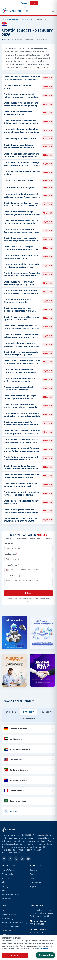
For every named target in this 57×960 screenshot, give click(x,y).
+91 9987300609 (37, 932)
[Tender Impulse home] (15, 10)
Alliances (6, 882)
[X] (22, 858)
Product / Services (15, 576)
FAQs (4, 910)
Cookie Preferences (10, 930)
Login (34, 3)
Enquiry (5, 886)
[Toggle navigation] (52, 10)
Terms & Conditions (10, 926)
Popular (33, 886)
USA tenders (16, 759)
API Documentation (10, 894)
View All (13, 811)
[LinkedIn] (16, 858)
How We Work (8, 870)
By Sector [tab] (46, 712)
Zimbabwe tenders (19, 770)
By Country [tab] (28, 712)
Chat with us (47, 955)
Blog (3, 890)
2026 (31, 19)
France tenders (17, 790)
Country (33, 870)
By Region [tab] (11, 712)
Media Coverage (9, 914)
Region (33, 874)
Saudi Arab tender (18, 801)
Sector (33, 878)
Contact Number (11, 565)
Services (5, 878)
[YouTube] (28, 858)
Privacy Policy (42, 949)
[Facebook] (4, 858)
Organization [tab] (28, 718)
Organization (35, 882)
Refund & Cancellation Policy (14, 922)
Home (4, 19)
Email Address (10, 554)
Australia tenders (18, 780)
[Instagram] (10, 858)
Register (24, 3)
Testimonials (7, 874)
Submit (28, 593)
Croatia (23, 19)
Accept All (15, 955)
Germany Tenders (18, 728)
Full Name (9, 543)
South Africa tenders (20, 749)
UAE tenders (16, 739)
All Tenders (13, 19)
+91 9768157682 (37, 924)
